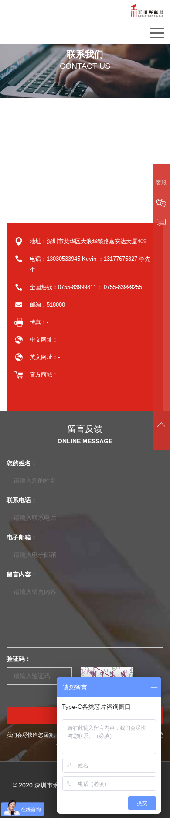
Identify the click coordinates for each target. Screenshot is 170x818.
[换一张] (107, 676)
